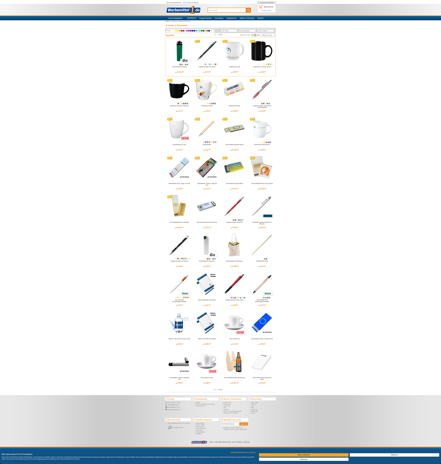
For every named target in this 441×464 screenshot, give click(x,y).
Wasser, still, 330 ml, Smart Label (179, 339)
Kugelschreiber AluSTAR (234, 222)
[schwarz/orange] (182, 103)
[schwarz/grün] (185, 103)
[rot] (182, 64)
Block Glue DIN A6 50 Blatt (207, 300)
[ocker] (188, 297)
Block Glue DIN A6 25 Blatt (207, 339)
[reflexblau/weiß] (213, 103)
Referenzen (226, 406)
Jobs (252, 406)
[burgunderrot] (209, 142)
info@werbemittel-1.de (174, 409)
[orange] (266, 64)
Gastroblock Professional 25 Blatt (262, 378)
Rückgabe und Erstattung (230, 413)
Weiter (221, 34)
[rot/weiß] (268, 64)
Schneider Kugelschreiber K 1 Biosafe (262, 223)
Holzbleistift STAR (262, 261)
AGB (252, 407)
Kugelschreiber (205, 18)
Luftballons (199, 433)
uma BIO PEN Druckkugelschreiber (179, 300)
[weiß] (178, 64)
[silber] (211, 64)
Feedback (226, 409)
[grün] (187, 64)
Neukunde (270, 2)
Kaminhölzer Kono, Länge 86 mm (262, 339)
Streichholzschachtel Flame (234, 144)
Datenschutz (254, 411)
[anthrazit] (205, 64)
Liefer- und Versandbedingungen (232, 411)
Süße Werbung (200, 426)
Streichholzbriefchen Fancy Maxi (262, 183)
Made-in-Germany (247, 18)
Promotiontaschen (201, 428)
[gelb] (184, 64)
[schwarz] (180, 64)
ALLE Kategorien (175, 18)
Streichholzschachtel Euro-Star (207, 222)
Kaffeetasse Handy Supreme (179, 106)
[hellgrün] (270, 64)
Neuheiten (219, 18)
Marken (261, 18)
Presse (253, 413)
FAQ (224, 407)
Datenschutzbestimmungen (239, 452)
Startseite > (168, 21)
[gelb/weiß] (207, 103)
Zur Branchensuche (177, 427)
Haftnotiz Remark (234, 106)
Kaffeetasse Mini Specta (262, 144)
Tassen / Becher (200, 425)
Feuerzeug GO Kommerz (207, 261)
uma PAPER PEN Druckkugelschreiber (262, 300)
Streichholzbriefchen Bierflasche (234, 377)
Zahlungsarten (201, 399)
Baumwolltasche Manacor (234, 261)
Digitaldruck (231, 18)
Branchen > (175, 21)
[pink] (233, 298)
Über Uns (254, 404)
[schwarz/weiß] (178, 103)
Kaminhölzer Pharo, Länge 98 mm (179, 378)
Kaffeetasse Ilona (207, 106)
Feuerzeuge (199, 430)
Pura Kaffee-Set (234, 339)
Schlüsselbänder (200, 432)
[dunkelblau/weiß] (268, 142)
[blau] (186, 64)
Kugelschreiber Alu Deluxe (179, 261)
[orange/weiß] (209, 103)
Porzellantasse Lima (179, 144)
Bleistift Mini (207, 144)
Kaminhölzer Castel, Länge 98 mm (207, 184)
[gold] (213, 64)
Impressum (254, 409)
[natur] (215, 142)
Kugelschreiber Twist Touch (235, 300)
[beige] (262, 298)
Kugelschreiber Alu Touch (207, 67)
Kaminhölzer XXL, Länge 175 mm (179, 183)
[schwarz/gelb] (180, 103)
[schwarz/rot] (184, 103)
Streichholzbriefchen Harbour (179, 222)
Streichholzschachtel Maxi (234, 183)
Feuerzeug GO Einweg (179, 67)
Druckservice (227, 404)
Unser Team (254, 402)
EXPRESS (191, 18)
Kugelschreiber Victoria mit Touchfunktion (262, 106)
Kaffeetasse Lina (234, 67)
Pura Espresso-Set (207, 377)
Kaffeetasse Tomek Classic (262, 67)
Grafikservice (227, 402)
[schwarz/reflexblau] (187, 103)
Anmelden (263, 2)
